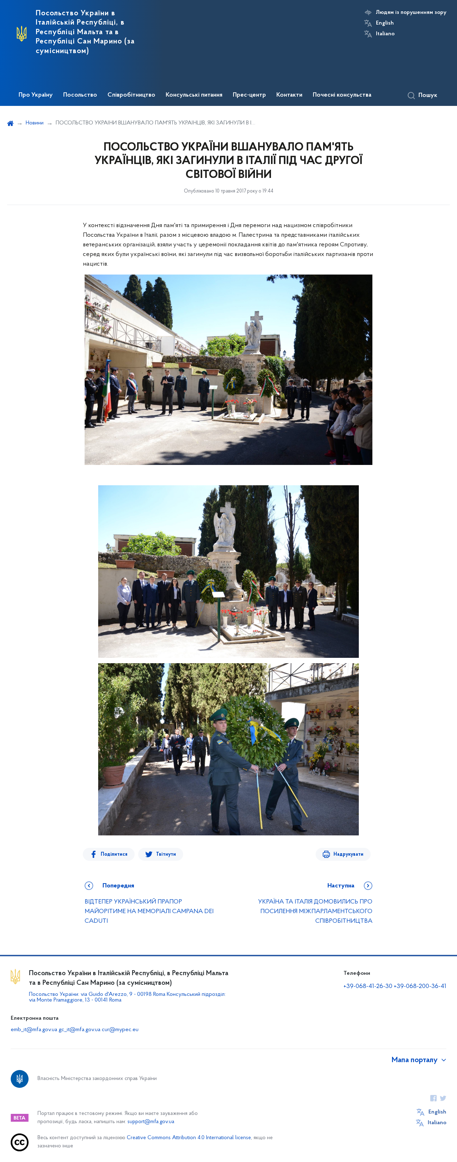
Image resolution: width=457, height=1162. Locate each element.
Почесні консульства (342, 95)
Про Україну (36, 95)
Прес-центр (249, 95)
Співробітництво (131, 95)
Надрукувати (348, 854)
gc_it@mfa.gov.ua (79, 1030)
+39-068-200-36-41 (420, 986)
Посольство (80, 95)
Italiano (385, 34)
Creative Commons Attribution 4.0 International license (189, 1138)
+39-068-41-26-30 (367, 986)
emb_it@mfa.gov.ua (34, 1030)
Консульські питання (194, 95)
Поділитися (114, 854)
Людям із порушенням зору (411, 12)
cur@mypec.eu (120, 1030)
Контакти (289, 95)
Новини (35, 123)
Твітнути (166, 854)
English (385, 23)
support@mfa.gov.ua (150, 1122)
